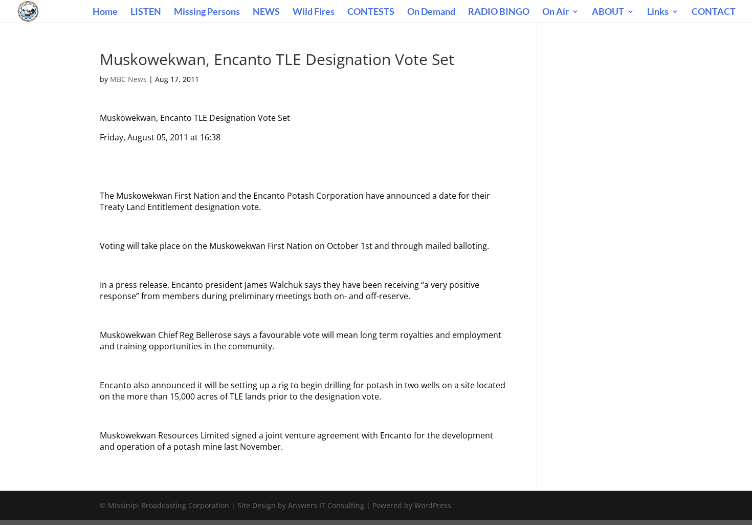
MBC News (128, 79)
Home (105, 12)
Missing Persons (207, 12)
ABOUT (608, 12)
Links (658, 12)
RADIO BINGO (498, 12)
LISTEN (145, 12)
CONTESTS (370, 12)
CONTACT (714, 12)
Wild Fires (314, 12)
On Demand (431, 12)
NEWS (266, 12)
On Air (555, 12)
